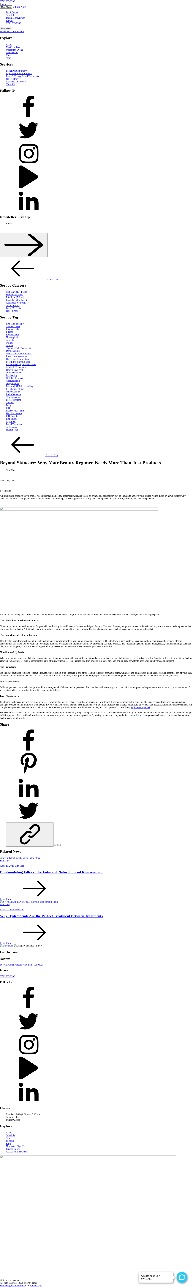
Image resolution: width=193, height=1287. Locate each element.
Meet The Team (13, 47)
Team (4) (13, 305)
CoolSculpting (13, 380)
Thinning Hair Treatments (18, 348)
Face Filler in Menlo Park (18, 361)
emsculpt (10, 340)
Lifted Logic (36, 1285)
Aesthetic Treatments (16, 367)
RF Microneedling (15, 389)
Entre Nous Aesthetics (16, 356)
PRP (8, 408)
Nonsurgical (12, 337)
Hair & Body (12, 79)
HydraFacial (12, 429)
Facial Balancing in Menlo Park (21, 364)
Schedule (10, 15)
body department (14, 372)
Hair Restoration (14, 413)
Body (8, 405)
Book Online (12, 12)
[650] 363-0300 (7, 1)
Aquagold (11, 421)
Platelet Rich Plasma (15, 410)
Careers (9, 55)
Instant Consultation (15, 17)
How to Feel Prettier (15, 370)
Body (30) (13, 308)
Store (8, 58)
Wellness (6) (14, 294)
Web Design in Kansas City (13, 1285)
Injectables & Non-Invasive (19, 73)
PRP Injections (13, 416)
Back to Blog (52, 279)
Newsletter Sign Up (15, 1146)
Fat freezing (11, 375)
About (9, 44)
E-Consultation (16, 31)
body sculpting (13, 383)
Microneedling (13, 391)
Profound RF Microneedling (19, 386)
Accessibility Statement (17, 1151)
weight (9, 342)
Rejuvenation (12, 334)
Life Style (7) (15, 297)
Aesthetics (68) (16, 302)
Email (9, 223)
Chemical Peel (13, 326)
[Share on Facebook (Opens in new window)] (28, 751)
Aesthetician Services (16, 81)
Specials (10, 1140)
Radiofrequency (13, 394)
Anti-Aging (11, 427)
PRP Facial (11, 419)
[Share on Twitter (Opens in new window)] (28, 821)
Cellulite (10, 402)
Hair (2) (12, 311)
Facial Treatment (14, 424)
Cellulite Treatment (15, 378)
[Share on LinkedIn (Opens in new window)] (28, 798)
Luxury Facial (12, 329)
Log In (9, 20)
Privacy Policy (13, 1149)
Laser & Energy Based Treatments (22, 76)
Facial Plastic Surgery (16, 70)
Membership (12, 52)
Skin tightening (13, 397)
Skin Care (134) (16, 292)
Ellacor (9, 332)
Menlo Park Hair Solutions (19, 353)
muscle (9, 345)
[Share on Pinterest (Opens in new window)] (28, 774)
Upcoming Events (14, 49)
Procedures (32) (16, 300)
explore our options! (140, 707)
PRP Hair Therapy (15, 323)
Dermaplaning (13, 351)
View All (10, 84)
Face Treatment (13, 399)
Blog (8, 1143)
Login (3, 4)
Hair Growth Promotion (17, 359)
